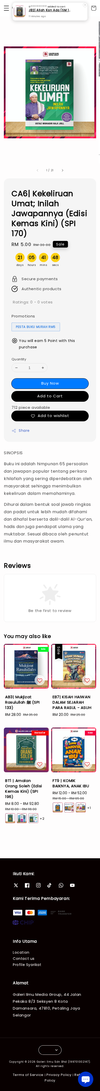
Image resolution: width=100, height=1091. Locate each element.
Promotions (23, 316)
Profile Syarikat (27, 964)
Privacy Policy (59, 1074)
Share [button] (24, 430)
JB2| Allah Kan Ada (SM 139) (50, 10)
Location (21, 952)
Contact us (24, 958)
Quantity (19, 359)
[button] (6, 8)
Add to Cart (50, 396)
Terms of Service (28, 1074)
